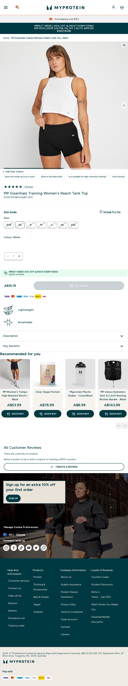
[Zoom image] (124, 45)
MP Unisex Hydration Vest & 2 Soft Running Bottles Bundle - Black (113, 396)
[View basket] (122, 7)
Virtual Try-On (112, 212)
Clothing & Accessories (40, 587)
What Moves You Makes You (104, 607)
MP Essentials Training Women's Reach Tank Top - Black (39, 37)
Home (6, 37)
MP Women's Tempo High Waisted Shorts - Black (15, 396)
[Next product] (125, 426)
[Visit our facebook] (14, 548)
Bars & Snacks (41, 597)
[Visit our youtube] (29, 548)
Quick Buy (18, 414)
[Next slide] (127, 395)
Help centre (15, 595)
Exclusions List (16, 618)
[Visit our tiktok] (21, 548)
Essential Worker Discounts (100, 619)
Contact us (14, 588)
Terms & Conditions (72, 612)
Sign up (13, 498)
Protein (37, 577)
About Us (66, 577)
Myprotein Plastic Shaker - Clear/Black (80, 394)
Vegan (36, 604)
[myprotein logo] (65, 7)
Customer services (18, 580)
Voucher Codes (100, 577)
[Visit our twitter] (36, 548)
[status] (13, 256)
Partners (65, 627)
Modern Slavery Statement (69, 594)
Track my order (16, 625)
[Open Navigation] (5, 7)
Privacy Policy (68, 604)
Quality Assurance (71, 584)
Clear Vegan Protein (48, 392)
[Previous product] (119, 426)
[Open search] (17, 7)
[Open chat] (44, 548)
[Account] (114, 7)
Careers (65, 634)
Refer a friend (101, 594)
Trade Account (69, 619)
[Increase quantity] (19, 256)
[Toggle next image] (124, 105)
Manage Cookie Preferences (21, 527)
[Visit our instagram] (6, 548)
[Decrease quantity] (8, 256)
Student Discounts (102, 584)
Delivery (12, 610)
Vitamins (38, 612)
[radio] (9, 225)
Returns (12, 603)
